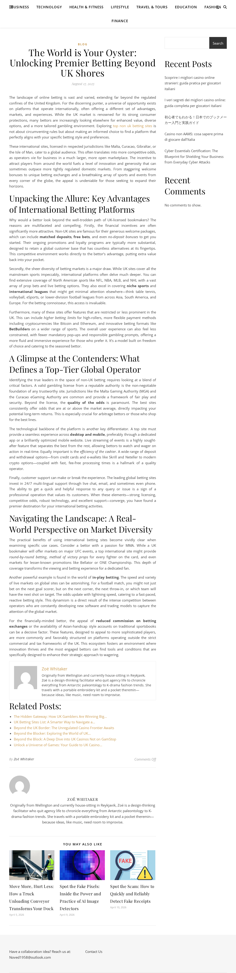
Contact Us (93, 951)
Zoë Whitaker (24, 759)
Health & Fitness (86, 7)
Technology (49, 7)
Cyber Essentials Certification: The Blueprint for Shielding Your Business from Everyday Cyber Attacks (194, 156)
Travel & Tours (152, 7)
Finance (120, 20)
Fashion (212, 7)
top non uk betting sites (132, 125)
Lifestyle (120, 7)
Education (186, 7)
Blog (83, 44)
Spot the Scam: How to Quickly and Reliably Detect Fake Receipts (132, 894)
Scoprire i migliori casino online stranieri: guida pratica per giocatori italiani (193, 83)
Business (20, 7)
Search (218, 43)
